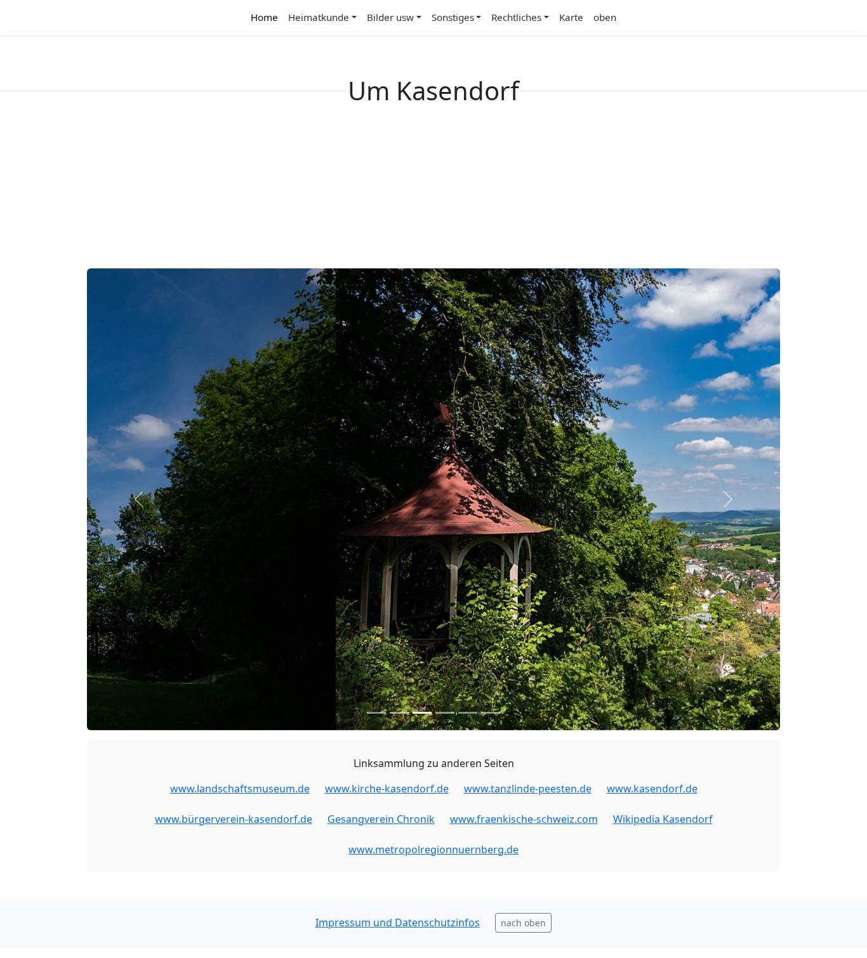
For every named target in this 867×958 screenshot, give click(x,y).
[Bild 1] (376, 712)
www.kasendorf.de (652, 789)
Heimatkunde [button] (318, 17)
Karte (571, 17)
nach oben (523, 923)
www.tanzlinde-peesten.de (528, 789)
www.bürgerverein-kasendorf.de (233, 819)
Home (264, 17)
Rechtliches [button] (516, 17)
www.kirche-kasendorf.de (387, 789)
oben (604, 17)
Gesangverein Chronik (381, 819)
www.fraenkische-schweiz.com (524, 819)
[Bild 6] (490, 712)
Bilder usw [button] (390, 17)
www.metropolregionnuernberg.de (433, 849)
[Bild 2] (399, 712)
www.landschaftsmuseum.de (240, 789)
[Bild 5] (467, 712)
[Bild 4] (444, 712)
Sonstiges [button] (453, 17)
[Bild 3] (422, 712)
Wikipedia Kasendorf (663, 819)
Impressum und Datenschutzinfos (397, 922)
